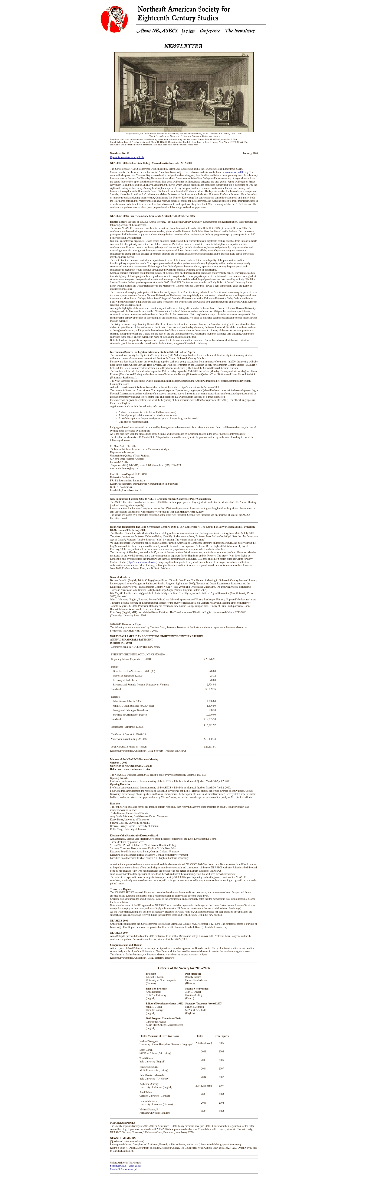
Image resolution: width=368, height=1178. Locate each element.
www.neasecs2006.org (236, 172)
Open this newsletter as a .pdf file (127, 157)
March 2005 (116, 1169)
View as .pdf (135, 1165)
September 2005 (118, 1165)
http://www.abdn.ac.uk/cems (142, 562)
